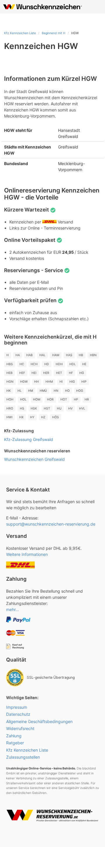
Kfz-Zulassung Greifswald (28, 439)
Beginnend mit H (53, 33)
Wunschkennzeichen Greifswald (34, 459)
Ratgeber (15, 742)
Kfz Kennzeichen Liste (20, 33)
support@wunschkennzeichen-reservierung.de (50, 524)
